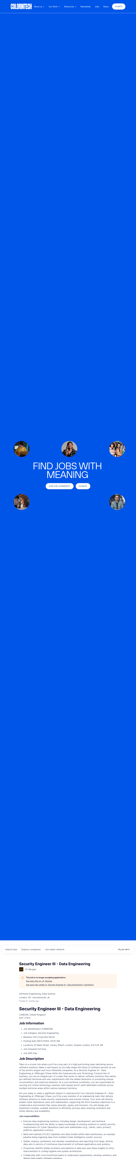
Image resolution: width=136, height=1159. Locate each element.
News (106, 6)
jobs (11, 949)
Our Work (53, 6)
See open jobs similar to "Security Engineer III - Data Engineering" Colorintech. (60, 985)
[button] (39, 6)
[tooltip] (68, 1017)
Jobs (97, 6)
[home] (21, 6)
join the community (59, 486)
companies (31, 949)
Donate (118, 6)
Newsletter (85, 6)
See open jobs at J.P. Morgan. (39, 981)
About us (38, 6)
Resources (69, 6)
